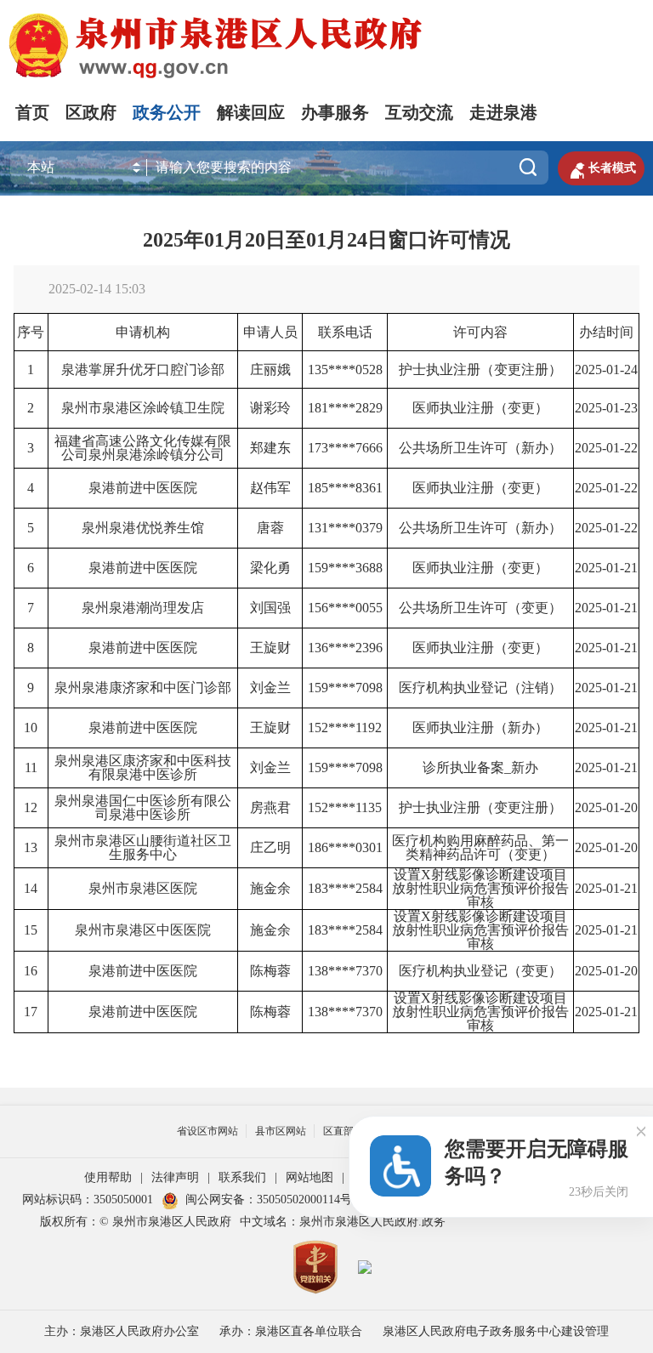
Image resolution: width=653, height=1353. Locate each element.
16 (30, 971)
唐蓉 (270, 527)
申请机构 (143, 332)
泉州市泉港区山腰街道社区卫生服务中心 (142, 847)
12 (30, 807)
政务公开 (167, 112)
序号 (30, 332)
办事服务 (335, 112)
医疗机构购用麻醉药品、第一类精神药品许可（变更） (480, 847)
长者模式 (601, 168)
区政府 (90, 112)
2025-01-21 (606, 567)
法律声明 (175, 1177)
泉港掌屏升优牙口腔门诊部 (142, 369)
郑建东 (270, 448)
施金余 (270, 888)
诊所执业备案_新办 (480, 767)
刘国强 (270, 607)
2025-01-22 (606, 448)
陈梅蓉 (270, 971)
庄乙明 (270, 847)
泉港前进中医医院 (142, 487)
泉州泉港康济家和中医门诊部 (142, 687)
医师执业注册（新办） (480, 727)
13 (30, 847)
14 (30, 888)
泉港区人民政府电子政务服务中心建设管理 (496, 1331)
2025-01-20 (606, 807)
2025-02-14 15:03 (96, 288)
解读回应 (251, 112)
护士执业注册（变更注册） (480, 369)
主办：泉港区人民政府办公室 (121, 1331)
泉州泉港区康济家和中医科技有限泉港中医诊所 (142, 767)
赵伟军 (270, 487)
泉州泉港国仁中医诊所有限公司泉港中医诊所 (142, 807)
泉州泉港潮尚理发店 (143, 607)
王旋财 (270, 647)
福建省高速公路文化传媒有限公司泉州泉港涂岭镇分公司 (142, 448)
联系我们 (242, 1177)
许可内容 (480, 332)
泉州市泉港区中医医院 (143, 930)
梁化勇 (270, 567)
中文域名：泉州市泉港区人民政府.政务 (343, 1221)
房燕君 (270, 807)
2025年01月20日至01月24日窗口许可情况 (326, 240)
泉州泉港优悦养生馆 (143, 527)
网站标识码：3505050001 (87, 1199)
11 (31, 767)
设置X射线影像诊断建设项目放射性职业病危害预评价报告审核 (480, 889)
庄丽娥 (270, 369)
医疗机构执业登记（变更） (480, 971)
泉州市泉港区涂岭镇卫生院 (142, 408)
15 (30, 930)
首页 (32, 112)
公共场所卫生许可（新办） (480, 448)
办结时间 (606, 332)
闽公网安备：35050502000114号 (268, 1199)
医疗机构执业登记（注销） (480, 687)
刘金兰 (270, 687)
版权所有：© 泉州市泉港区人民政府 (135, 1221)
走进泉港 (503, 112)
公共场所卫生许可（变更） (480, 607)
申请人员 (270, 332)
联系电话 (345, 332)
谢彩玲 (270, 408)
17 (30, 1011)
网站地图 (309, 1177)
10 (30, 727)
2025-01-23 (606, 408)
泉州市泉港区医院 (142, 888)
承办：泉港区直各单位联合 (290, 1331)
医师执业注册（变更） (480, 408)
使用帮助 (108, 1177)
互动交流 (419, 112)
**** (341, 369)
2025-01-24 (606, 369)
